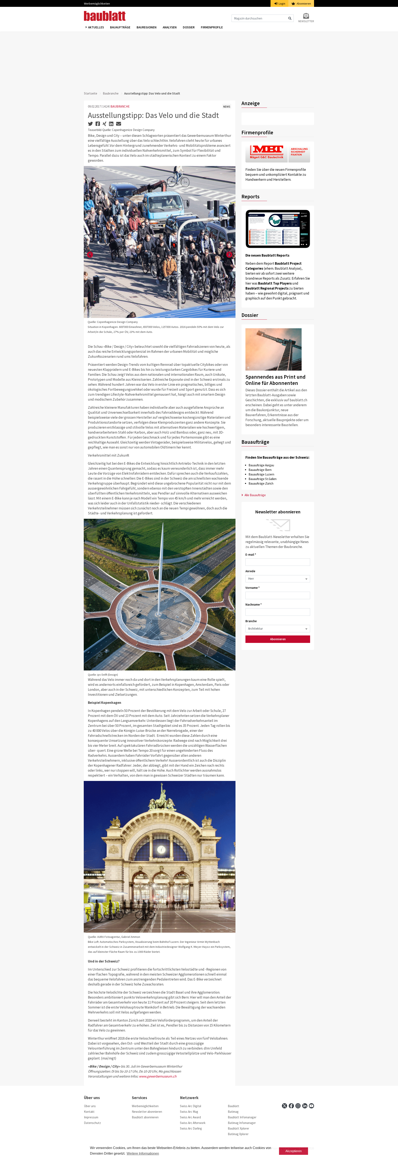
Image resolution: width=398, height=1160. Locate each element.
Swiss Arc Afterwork (192, 1123)
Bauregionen (147, 27)
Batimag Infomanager (242, 1123)
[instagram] (298, 1105)
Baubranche (111, 93)
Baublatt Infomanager (242, 1117)
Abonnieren (303, 3)
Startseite (90, 93)
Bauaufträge (120, 27)
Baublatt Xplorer (238, 1128)
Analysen (170, 27)
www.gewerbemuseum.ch (157, 1076)
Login (281, 3)
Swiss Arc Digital (190, 1106)
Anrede (250, 571)
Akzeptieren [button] (293, 1151)
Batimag (233, 1112)
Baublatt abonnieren (145, 1117)
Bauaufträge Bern (260, 470)
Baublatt (233, 1106)
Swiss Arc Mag (189, 1112)
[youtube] (311, 1105)
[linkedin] (304, 1105)
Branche (251, 621)
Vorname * (252, 588)
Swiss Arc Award (190, 1117)
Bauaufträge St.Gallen (263, 479)
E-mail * (250, 554)
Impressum (91, 1117)
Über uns (90, 1106)
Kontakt (89, 1112)
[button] (90, 255)
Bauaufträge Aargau (261, 465)
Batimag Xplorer (238, 1134)
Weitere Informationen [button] (143, 1153)
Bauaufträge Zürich (261, 483)
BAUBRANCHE (120, 106)
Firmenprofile (212, 27)
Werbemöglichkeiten (97, 3)
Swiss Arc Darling (191, 1128)
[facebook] (291, 1105)
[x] (284, 1105)
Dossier (189, 27)
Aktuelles (96, 27)
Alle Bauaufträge (255, 495)
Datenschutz (92, 1123)
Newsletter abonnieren (147, 1112)
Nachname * (253, 604)
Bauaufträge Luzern (261, 474)
